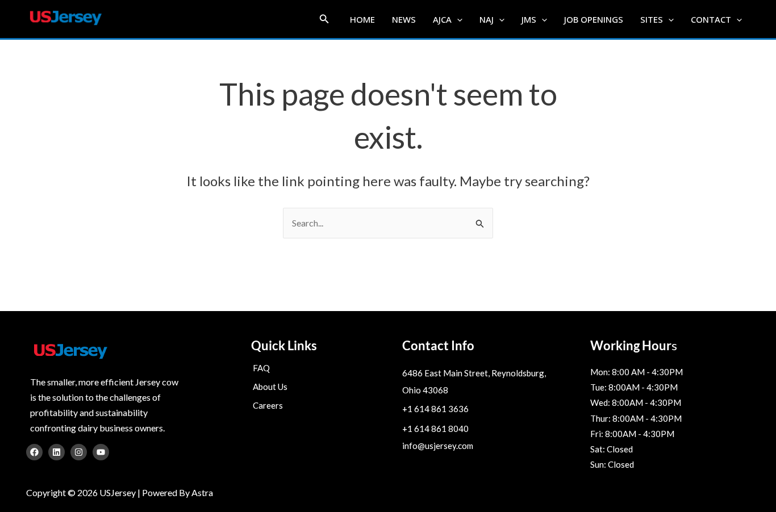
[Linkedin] (56, 452)
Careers (268, 405)
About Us (270, 386)
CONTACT (711, 19)
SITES (651, 19)
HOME (362, 19)
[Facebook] (34, 452)
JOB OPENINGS (593, 19)
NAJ (486, 19)
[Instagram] (78, 452)
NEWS (404, 19)
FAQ (261, 368)
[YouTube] (101, 452)
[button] (324, 19)
